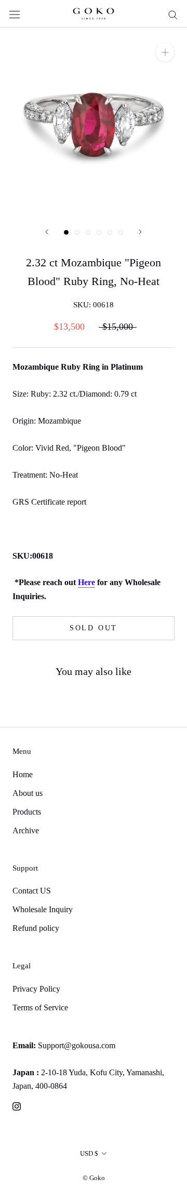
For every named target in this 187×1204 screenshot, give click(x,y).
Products (26, 811)
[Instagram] (16, 1106)
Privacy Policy (36, 988)
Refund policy (35, 928)
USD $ (89, 1153)
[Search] (173, 14)
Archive (25, 830)
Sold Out (93, 628)
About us (27, 793)
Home (22, 774)
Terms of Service (40, 1007)
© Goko (94, 1178)
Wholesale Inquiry (42, 909)
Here (86, 582)
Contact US (31, 890)
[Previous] (46, 231)
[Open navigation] (14, 13)
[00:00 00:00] (93, 121)
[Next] (140, 231)
